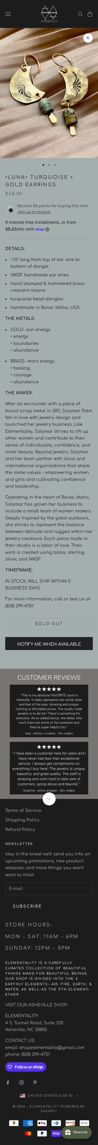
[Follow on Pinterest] (35, 1082)
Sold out (49, 624)
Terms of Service (23, 810)
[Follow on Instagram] (21, 1082)
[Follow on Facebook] (7, 1082)
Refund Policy (20, 829)
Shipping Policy (22, 820)
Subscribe (27, 906)
